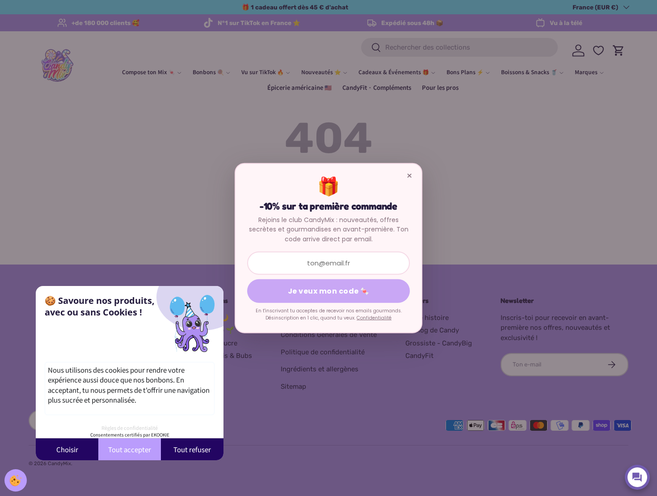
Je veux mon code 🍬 (329, 291)
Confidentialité (374, 318)
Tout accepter (129, 449)
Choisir (67, 449)
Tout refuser (192, 449)
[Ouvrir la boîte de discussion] (637, 477)
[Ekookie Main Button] (15, 480)
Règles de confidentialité (129, 427)
